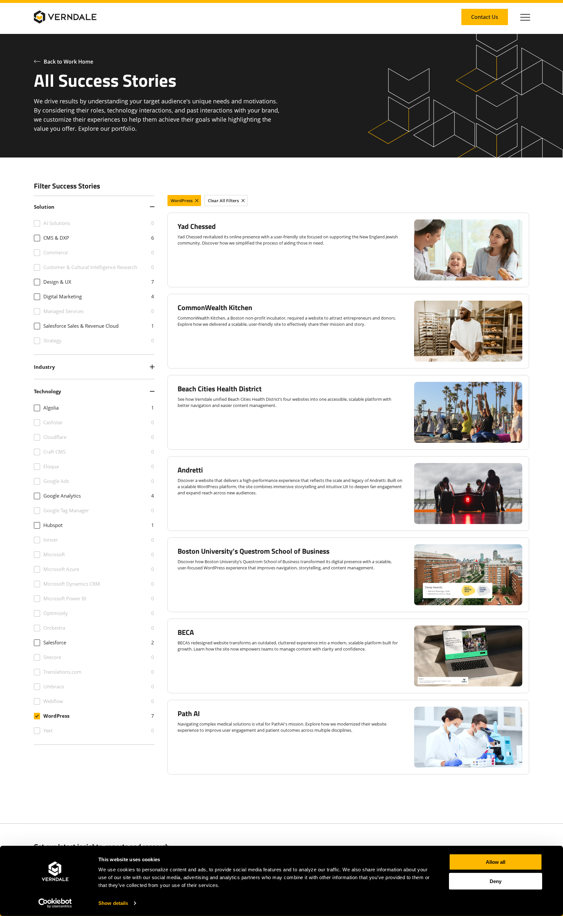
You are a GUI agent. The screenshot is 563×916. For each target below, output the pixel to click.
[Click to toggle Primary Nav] (525, 17)
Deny (495, 881)
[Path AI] (348, 737)
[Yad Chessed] (348, 250)
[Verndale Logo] (65, 16)
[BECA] (348, 656)
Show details (113, 903)
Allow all (495, 862)
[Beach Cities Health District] (348, 412)
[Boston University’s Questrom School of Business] (348, 575)
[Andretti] (348, 494)
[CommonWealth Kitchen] (348, 331)
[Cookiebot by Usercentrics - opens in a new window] (55, 903)
